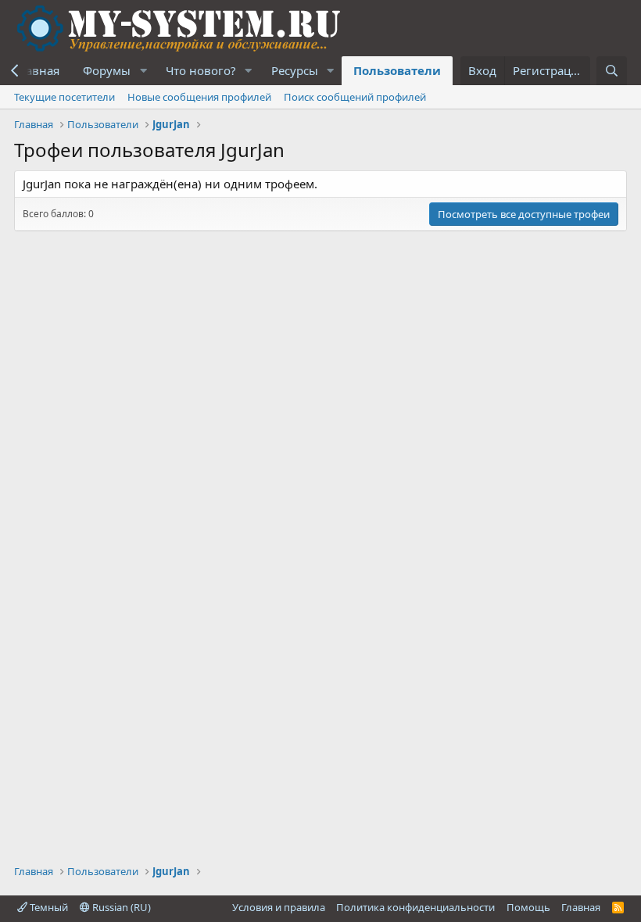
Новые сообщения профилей (199, 97)
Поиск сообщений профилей (355, 97)
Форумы (107, 70)
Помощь (528, 907)
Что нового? (201, 70)
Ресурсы (294, 70)
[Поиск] (611, 70)
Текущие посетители (64, 97)
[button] (143, 70)
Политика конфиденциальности (415, 907)
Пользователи (397, 70)
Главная (580, 907)
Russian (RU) (120, 907)
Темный (47, 907)
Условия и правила (278, 907)
